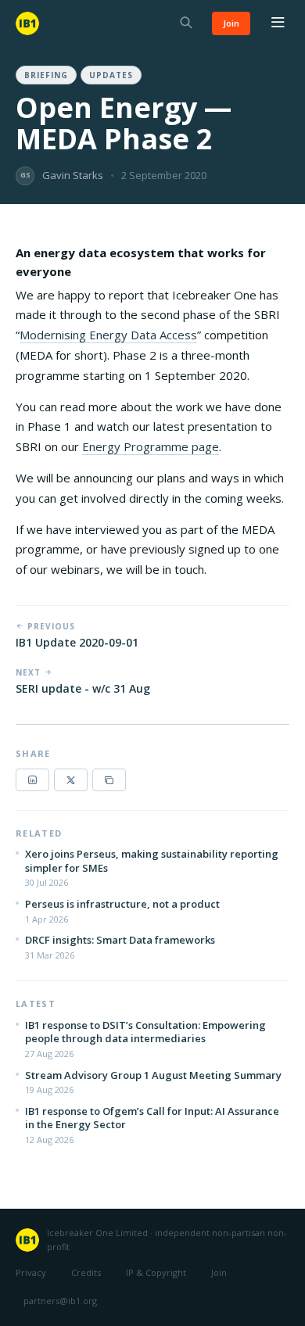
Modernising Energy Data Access (108, 334)
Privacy (31, 1272)
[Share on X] (71, 780)
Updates (111, 75)
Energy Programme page (150, 446)
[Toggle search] (186, 24)
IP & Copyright (156, 1272)
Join (231, 23)
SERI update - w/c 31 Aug (83, 688)
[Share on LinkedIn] (32, 780)
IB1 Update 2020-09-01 (77, 642)
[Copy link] (109, 780)
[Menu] (277, 23)
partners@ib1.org (60, 1300)
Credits (86, 1272)
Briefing (46, 75)
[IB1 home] (27, 23)
